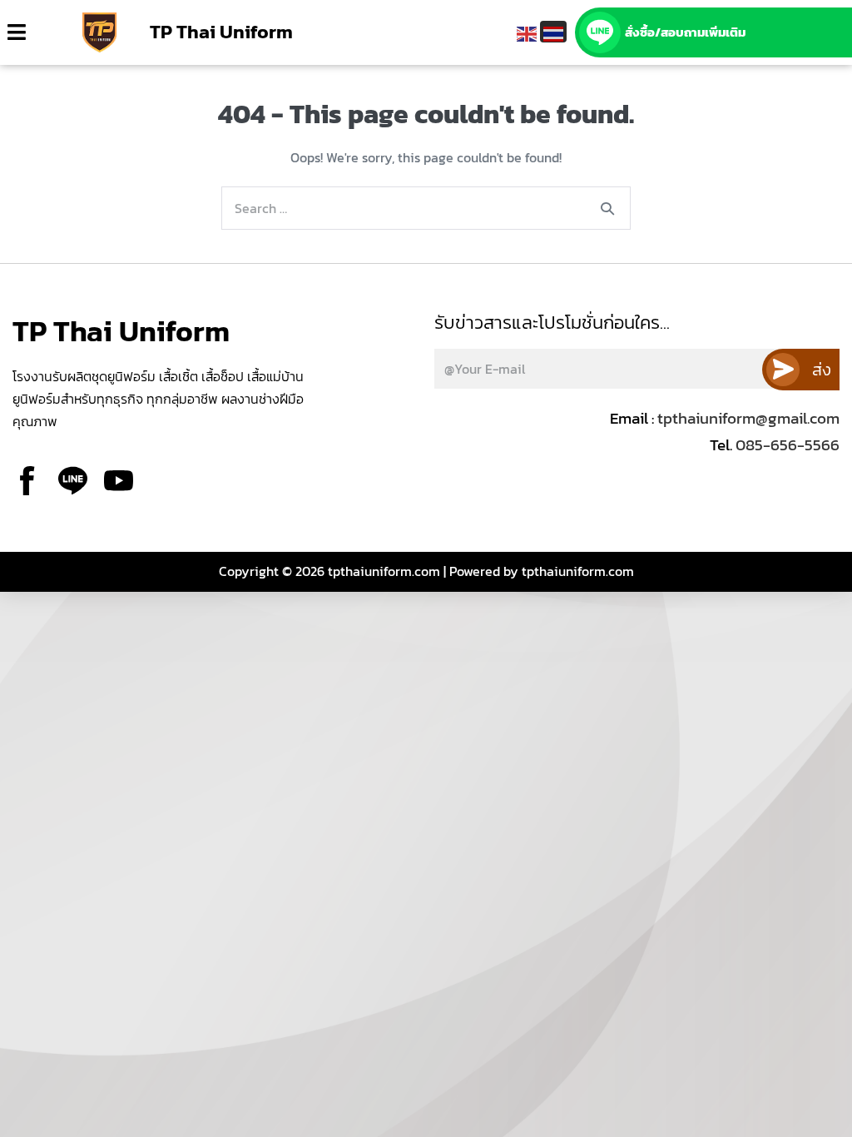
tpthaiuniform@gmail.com (748, 418)
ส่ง (821, 369)
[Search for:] (426, 208)
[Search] (607, 208)
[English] (526, 31)
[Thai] (553, 31)
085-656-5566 (786, 445)
